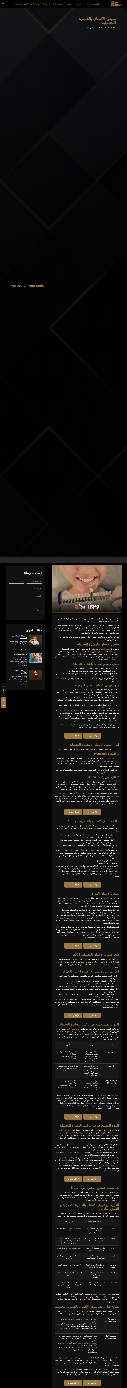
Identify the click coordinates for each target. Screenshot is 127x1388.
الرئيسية (96, 4)
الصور (70, 4)
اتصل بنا (90, 735)
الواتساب (72, 735)
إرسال (38, 610)
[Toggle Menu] (3, 4)
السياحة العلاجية (35, 4)
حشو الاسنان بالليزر (19, 654)
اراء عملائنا (46, 4)
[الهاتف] (3, 705)
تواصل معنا (18, 4)
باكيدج (26, 4)
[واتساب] (3, 699)
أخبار (54, 4)
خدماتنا (79, 4)
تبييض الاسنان (104, 649)
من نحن (88, 4)
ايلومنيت (60, 4)
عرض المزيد (24, 649)
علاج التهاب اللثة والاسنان (21, 672)
